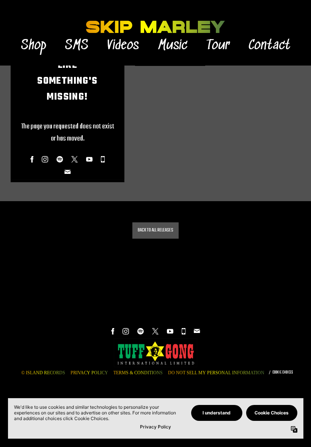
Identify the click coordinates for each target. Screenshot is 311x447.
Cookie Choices (282, 372)
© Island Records (43, 372)
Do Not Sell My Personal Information (216, 372)
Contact (269, 45)
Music (172, 45)
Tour (217, 45)
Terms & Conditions (138, 372)
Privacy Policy (89, 372)
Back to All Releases (155, 230)
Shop (33, 45)
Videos (123, 45)
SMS (76, 45)
